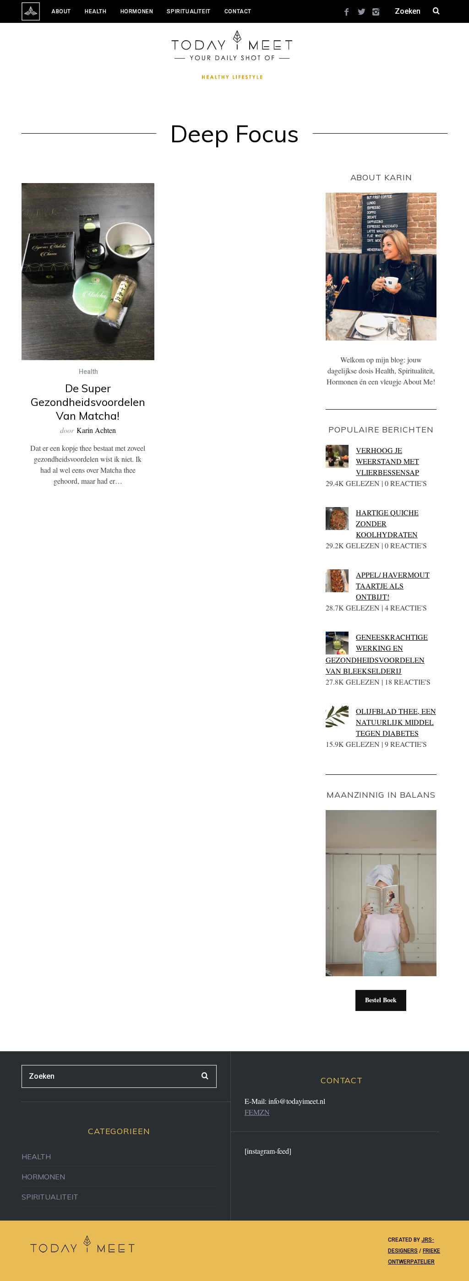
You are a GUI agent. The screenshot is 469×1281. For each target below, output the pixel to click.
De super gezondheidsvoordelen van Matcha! (88, 401)
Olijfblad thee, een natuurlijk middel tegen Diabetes (396, 722)
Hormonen (136, 11)
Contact (237, 11)
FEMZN (257, 1112)
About (61, 11)
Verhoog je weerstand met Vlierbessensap (387, 461)
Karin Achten (96, 430)
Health (96, 11)
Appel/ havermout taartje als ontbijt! (393, 585)
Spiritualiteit (188, 11)
